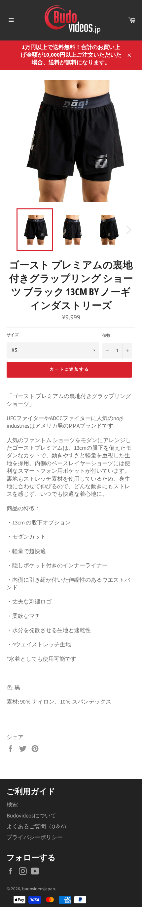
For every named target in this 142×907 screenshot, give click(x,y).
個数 (106, 335)
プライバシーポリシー (35, 837)
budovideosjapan (38, 889)
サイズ (12, 335)
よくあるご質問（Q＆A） (38, 827)
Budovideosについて (31, 816)
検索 (12, 805)
